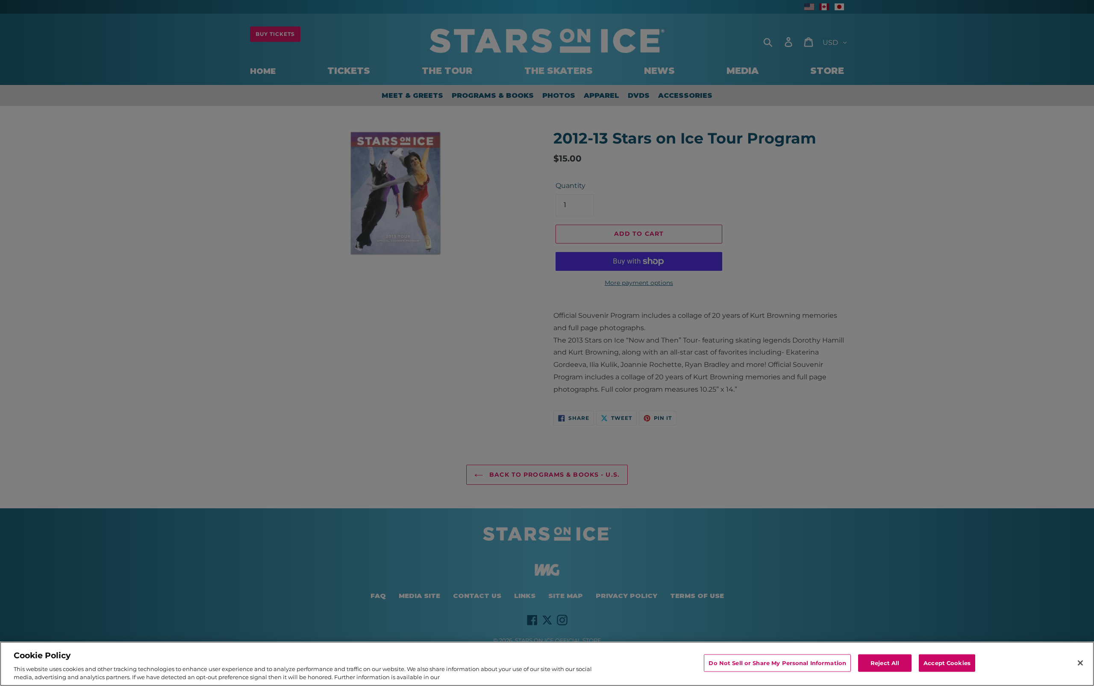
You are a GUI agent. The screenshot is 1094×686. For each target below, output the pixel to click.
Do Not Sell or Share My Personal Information (777, 663)
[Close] (1080, 663)
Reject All (884, 663)
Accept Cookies (946, 663)
